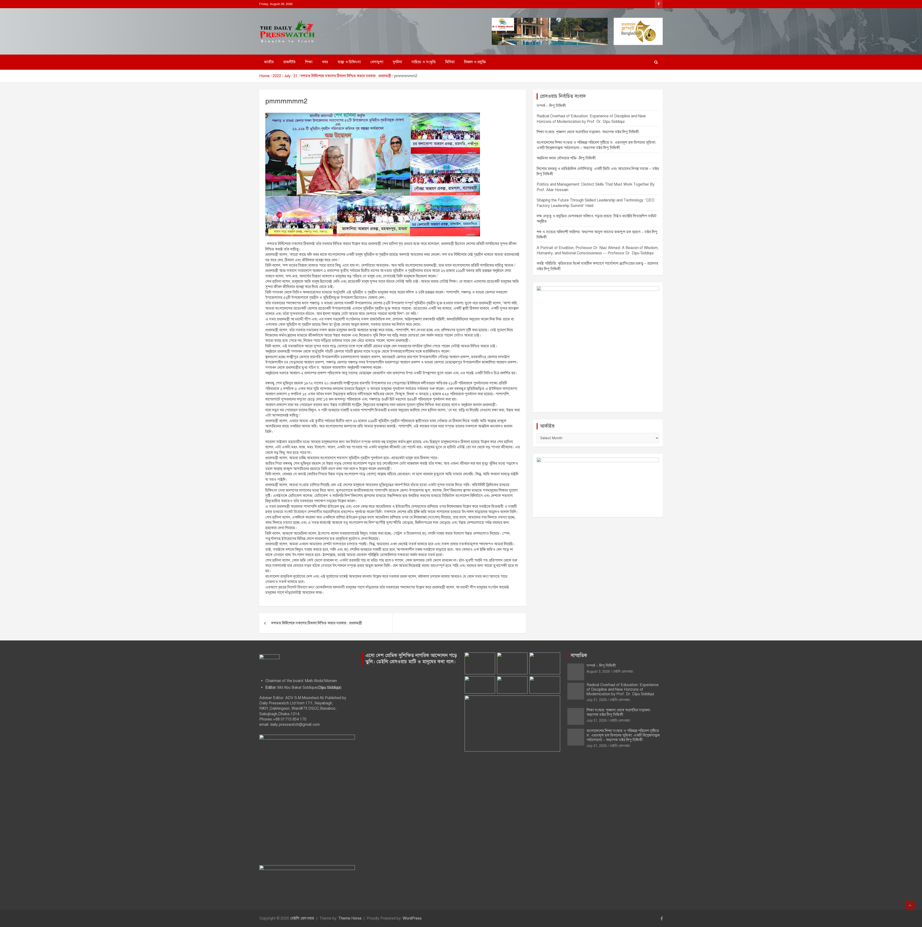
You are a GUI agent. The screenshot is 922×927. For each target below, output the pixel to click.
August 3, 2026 (598, 672)
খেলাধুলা (376, 62)
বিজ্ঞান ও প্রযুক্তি (475, 62)
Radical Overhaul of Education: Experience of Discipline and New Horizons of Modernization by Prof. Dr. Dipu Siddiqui (623, 689)
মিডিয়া (450, 62)
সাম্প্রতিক (579, 655)
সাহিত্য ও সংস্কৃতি (424, 62)
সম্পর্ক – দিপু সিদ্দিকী (551, 105)
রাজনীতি (289, 62)
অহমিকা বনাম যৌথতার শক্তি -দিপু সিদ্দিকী (566, 158)
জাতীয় (269, 62)
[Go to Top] (910, 905)
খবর (325, 62)
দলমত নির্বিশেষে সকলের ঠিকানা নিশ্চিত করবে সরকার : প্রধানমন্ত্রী (316, 623)
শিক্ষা (308, 62)
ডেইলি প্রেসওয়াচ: (623, 672)
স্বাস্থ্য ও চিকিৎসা (349, 62)
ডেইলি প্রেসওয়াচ (302, 918)
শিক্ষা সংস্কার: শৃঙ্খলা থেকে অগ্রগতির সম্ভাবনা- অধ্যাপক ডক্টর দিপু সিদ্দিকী (588, 132)
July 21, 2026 (597, 700)
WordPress (412, 918)
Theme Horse (350, 918)
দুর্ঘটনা (397, 62)
